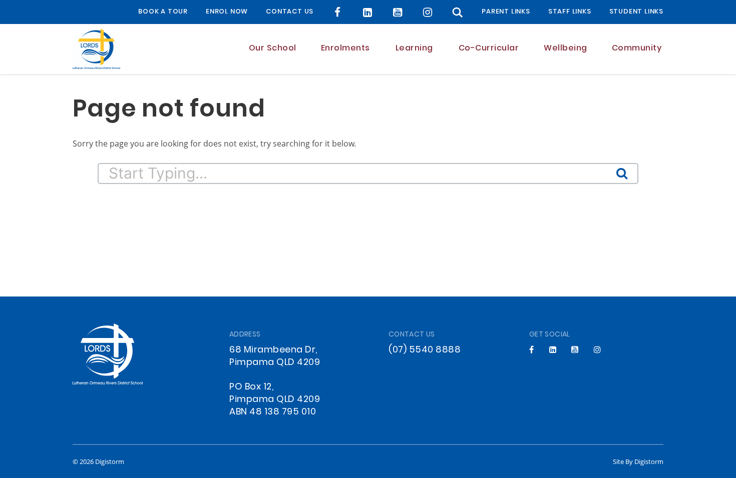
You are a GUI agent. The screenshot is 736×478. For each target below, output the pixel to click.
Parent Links (506, 12)
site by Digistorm (638, 461)
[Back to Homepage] (96, 49)
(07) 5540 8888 (425, 350)
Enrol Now (227, 12)
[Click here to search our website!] (458, 12)
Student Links (636, 12)
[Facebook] (337, 12)
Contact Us (289, 12)
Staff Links (569, 12)
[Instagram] (428, 12)
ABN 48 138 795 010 (272, 412)
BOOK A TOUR (163, 12)
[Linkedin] (553, 350)
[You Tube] (398, 12)
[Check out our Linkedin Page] (368, 12)
